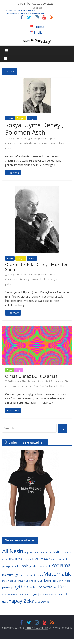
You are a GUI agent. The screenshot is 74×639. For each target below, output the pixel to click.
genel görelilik (9, 566)
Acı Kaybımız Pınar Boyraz (21, 12)
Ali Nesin (12, 551)
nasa (27, 580)
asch (25, 143)
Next (54, 488)
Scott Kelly (7, 594)
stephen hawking (48, 594)
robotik (45, 587)
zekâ (37, 602)
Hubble (23, 566)
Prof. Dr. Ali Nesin (62, 580)
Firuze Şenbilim (39, 138)
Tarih (60, 594)
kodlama (61, 565)
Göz (36, 386)
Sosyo (32, 118)
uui (66, 593)
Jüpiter (33, 566)
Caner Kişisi (37, 381)
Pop (18, 370)
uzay (5, 601)
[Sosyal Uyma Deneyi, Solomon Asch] (37, 80)
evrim (29, 386)
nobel (34, 580)
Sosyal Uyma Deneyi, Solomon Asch (34, 128)
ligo (16, 575)
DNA (11, 559)
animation (36, 552)
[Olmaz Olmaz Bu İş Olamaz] (37, 328)
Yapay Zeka (21, 600)
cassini (55, 551)
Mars (40, 575)
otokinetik (36, 279)
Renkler (60, 386)
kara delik (44, 566)
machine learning (28, 575)
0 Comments (56, 381)
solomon (42, 143)
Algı (7, 386)
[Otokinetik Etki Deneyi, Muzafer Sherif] (37, 188)
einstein (27, 559)
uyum (8, 148)
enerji (54, 559)
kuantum (7, 575)
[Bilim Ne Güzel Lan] (37, 40)
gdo (66, 559)
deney (32, 143)
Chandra (67, 552)
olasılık (41, 580)
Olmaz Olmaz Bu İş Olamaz (31, 376)
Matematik (57, 574)
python (21, 586)
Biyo (9, 370)
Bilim (45, 552)
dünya (18, 558)
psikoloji (7, 587)
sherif (46, 279)
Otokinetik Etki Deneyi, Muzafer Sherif (36, 266)
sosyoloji (33, 594)
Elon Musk (40, 558)
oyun (49, 580)
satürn (60, 586)
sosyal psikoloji (57, 143)
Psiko (10, 118)
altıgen (27, 552)
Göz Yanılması (47, 386)
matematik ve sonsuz (12, 580)
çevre (14, 386)
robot (34, 587)
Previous (7, 488)
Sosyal (20, 118)
